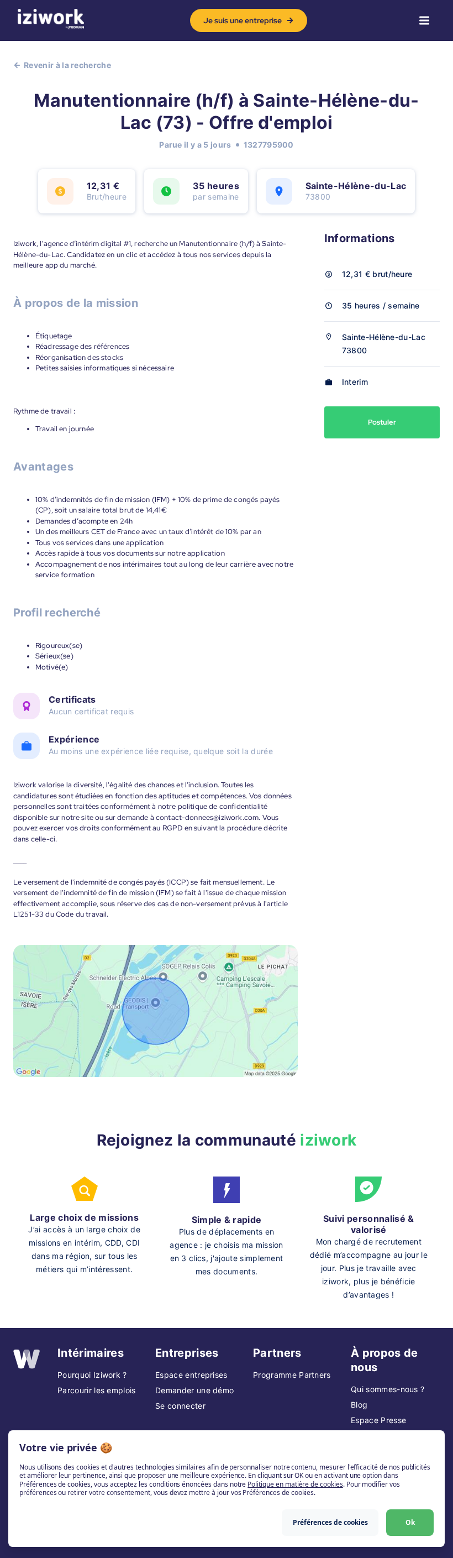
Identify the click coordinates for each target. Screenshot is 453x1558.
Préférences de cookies (330, 1522)
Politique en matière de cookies (295, 1484)
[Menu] (424, 20)
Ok (410, 1522)
